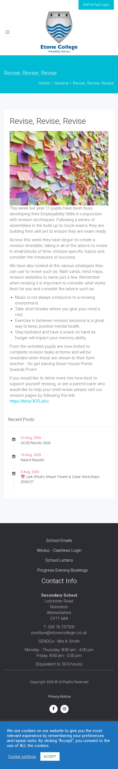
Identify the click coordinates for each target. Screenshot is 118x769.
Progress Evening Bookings (62, 570)
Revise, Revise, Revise (48, 121)
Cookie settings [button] (22, 756)
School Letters (59, 560)
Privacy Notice (59, 696)
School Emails (59, 540)
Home (44, 83)
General (61, 83)
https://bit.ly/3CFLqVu (29, 401)
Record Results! (32, 460)
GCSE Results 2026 (35, 443)
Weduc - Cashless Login (59, 550)
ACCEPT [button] (50, 756)
